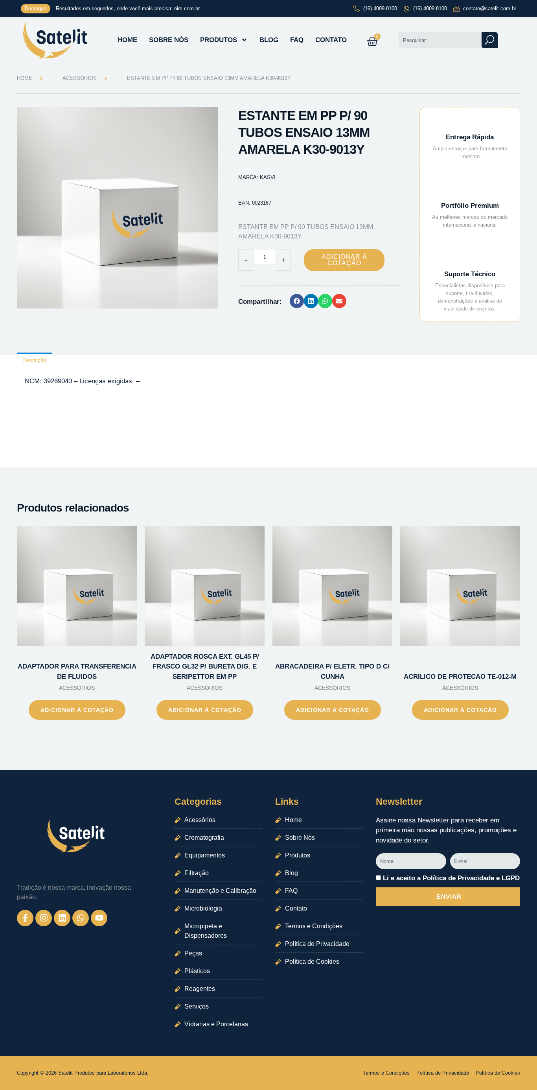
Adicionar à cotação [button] (77, 710)
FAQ (296, 40)
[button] (297, 301)
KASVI (268, 177)
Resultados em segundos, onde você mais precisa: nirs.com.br (128, 8)
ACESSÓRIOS (80, 78)
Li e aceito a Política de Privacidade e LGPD (451, 878)
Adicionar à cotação (344, 259)
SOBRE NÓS (168, 40)
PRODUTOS (218, 40)
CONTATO (331, 40)
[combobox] (440, 40)
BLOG (268, 40)
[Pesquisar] (490, 40)
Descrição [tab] (34, 360)
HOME (127, 40)
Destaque (35, 8)
